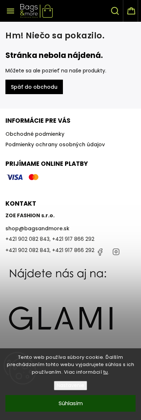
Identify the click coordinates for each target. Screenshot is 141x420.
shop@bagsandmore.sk (37, 228)
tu (105, 372)
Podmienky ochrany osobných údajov (55, 144)
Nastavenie (70, 385)
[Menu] (10, 11)
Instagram (116, 252)
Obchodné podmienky (34, 134)
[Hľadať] (115, 11)
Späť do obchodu (34, 87)
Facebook (99, 252)
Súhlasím (71, 403)
